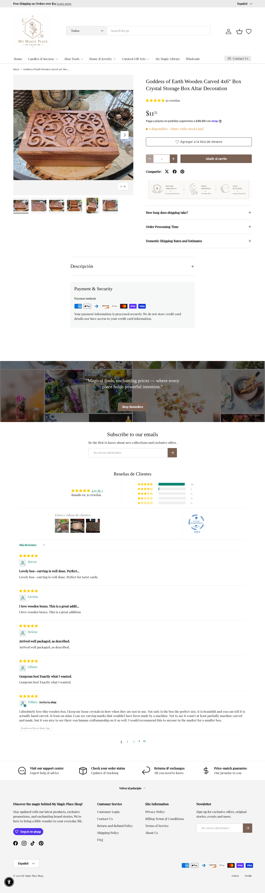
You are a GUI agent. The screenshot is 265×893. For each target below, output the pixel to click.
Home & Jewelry (100, 59)
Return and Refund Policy (115, 826)
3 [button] (133, 741)
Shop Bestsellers (132, 407)
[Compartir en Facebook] (174, 171)
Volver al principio (130, 788)
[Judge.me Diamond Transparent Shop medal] (196, 522)
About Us (151, 833)
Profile (248, 875)
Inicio (16, 69)
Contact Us (105, 819)
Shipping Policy (108, 833)
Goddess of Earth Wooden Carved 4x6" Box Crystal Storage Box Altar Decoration (46, 69)
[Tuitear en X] (167, 171)
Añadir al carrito (216, 158)
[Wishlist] (249, 31)
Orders (235, 875)
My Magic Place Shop (32, 875)
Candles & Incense (41, 59)
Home (18, 59)
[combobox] (138, 30)
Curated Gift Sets (134, 59)
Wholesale (193, 59)
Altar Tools (71, 59)
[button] (239, 31)
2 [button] (127, 741)
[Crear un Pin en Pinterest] (182, 171)
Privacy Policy (155, 812)
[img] (28, 556)
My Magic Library (168, 59)
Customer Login (108, 812)
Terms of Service (157, 826)
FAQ (100, 840)
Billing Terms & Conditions (164, 819)
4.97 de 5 (97, 490)
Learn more (64, 3)
